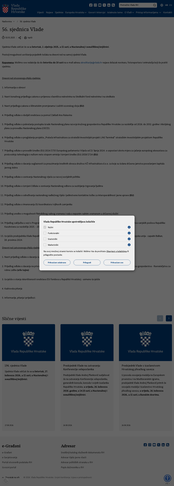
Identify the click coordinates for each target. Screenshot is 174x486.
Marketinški (53, 245)
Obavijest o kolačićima (116, 251)
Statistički (52, 239)
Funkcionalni (53, 233)
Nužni (50, 227)
